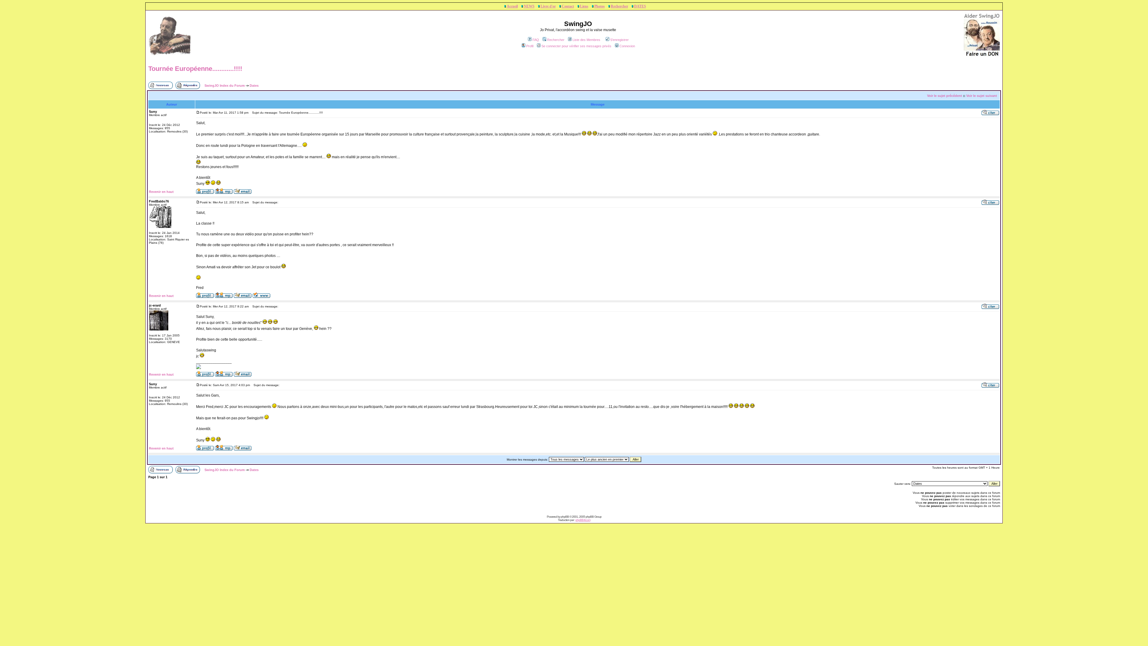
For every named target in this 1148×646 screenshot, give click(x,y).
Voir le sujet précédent (944, 95)
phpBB (565, 516)
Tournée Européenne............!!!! (195, 68)
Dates (254, 85)
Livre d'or (548, 6)
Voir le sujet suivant (981, 95)
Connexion (627, 46)
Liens (584, 6)
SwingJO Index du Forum (224, 85)
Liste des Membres (586, 40)
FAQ (535, 40)
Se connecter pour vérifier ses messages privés (576, 46)
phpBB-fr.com (582, 520)
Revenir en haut (161, 192)
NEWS (529, 6)
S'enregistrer (619, 40)
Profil (529, 46)
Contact (568, 6)
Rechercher (619, 6)
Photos (599, 6)
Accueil (512, 6)
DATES (640, 6)
